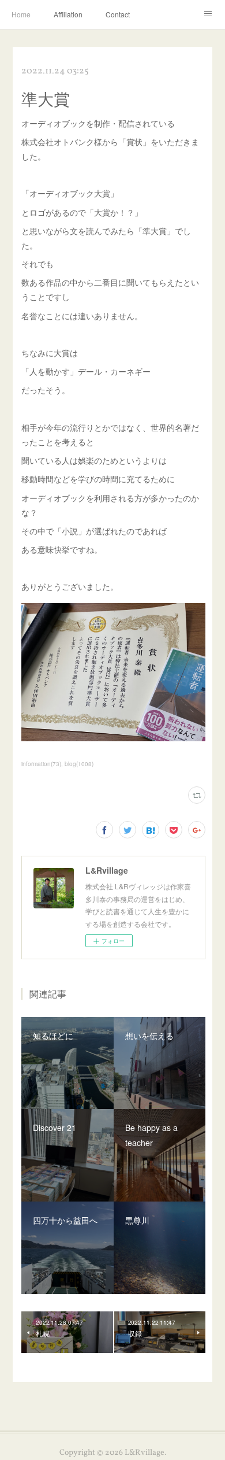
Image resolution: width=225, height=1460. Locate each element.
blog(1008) (79, 764)
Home (21, 14)
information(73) (41, 764)
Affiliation (68, 14)
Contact (118, 14)
